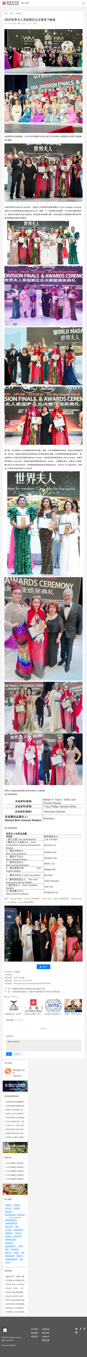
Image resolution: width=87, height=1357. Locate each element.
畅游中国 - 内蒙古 (13, 1276)
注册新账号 (17, 1054)
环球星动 (10, 1280)
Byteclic (13, 1345)
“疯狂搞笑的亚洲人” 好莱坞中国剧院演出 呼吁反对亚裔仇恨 (36, 991)
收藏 (8, 997)
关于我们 (34, 1329)
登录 (9, 1054)
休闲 (11, 13)
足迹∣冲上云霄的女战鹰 (21, 1296)
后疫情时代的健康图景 (15, 1102)
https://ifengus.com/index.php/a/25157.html (32, 983)
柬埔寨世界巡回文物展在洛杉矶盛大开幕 (28, 989)
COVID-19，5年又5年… (15, 1125)
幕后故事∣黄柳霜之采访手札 (23, 1292)
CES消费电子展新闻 (14, 1163)
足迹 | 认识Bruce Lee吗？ (22, 1284)
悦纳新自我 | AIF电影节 (24, 1280)
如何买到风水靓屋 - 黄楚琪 (22, 1300)
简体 (23, 3)
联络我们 (34, 1333)
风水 (8, 1300)
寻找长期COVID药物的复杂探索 (19, 1117)
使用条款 (45, 1329)
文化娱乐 (18, 13)
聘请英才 (34, 1336)
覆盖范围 (45, 1340)
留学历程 (10, 1304)
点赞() (44, 967)
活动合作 (45, 1336)
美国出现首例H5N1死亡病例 (17, 1133)
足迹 (8, 1284)
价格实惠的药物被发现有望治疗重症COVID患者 (25, 1106)
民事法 (9, 1308)
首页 (5, 13)
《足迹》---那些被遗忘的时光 (24, 1288)
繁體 (27, 3)
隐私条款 (45, 1333)
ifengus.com (19, 1071)
